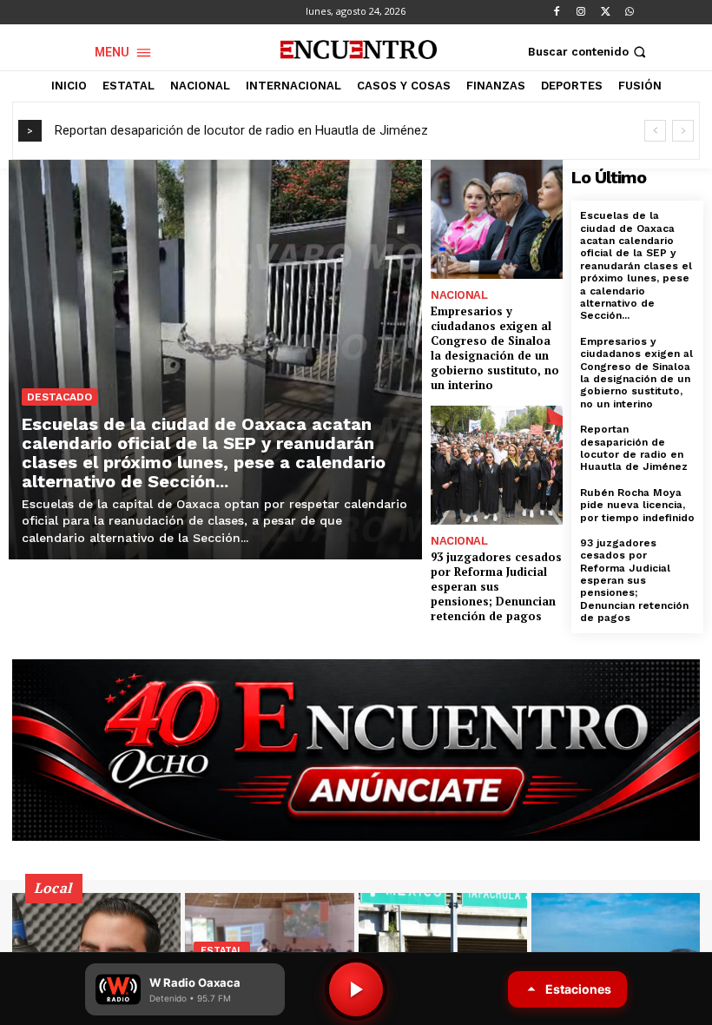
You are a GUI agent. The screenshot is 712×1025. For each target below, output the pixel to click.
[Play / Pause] (356, 989)
